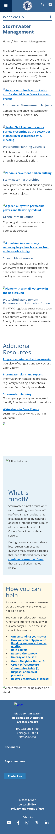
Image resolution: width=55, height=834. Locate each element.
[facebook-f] (18, 823)
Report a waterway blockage (30, 678)
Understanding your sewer (28, 636)
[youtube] (9, 823)
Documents (12, 747)
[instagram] (27, 823)
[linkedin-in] (46, 823)
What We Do (13, 17)
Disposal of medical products (24, 673)
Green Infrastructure (18, 217)
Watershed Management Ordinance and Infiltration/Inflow (26, 301)
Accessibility (27, 804)
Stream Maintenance (18, 258)
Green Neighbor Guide (26, 661)
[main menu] (6, 6)
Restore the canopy (24, 653)
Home (6, 41)
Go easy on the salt (24, 657)
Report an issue (15, 761)
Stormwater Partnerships (21, 180)
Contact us (15, 776)
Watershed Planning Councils (24, 147)
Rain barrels (19, 650)
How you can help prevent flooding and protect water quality (28, 643)
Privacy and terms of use (27, 808)
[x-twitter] (37, 823)
